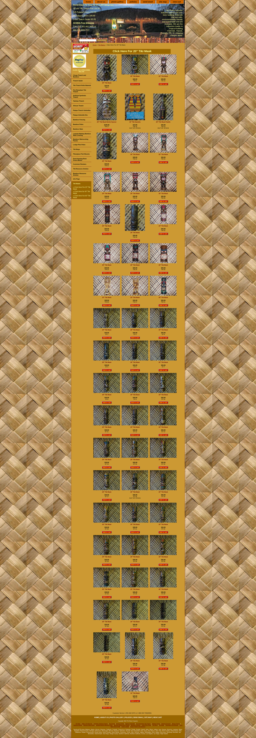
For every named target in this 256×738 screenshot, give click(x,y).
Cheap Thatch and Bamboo (79, 76)
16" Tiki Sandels (135, 122)
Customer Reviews (79, 164)
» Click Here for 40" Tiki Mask (81, 192)
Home (95, 45)
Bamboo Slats (78, 129)
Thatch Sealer (78, 81)
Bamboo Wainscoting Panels (80, 140)
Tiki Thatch (112, 723)
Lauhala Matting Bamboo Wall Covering (82, 134)
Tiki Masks (101, 45)
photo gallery (117, 2)
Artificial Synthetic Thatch (79, 96)
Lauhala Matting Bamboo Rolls (104, 725)
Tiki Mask (161, 725)
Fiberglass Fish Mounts (81, 154)
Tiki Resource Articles (80, 169)
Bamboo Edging (78, 725)
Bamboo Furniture (136, 725)
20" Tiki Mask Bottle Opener (106, 122)
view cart (177, 2)
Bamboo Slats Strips (89, 725)
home (88, 2)
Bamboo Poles (78, 124)
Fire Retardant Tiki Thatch (79, 90)
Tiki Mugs (76, 149)
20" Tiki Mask (106, 83)
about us (101, 2)
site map (163, 2)
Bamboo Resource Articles (79, 174)
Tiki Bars (78, 723)
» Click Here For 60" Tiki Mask (82, 197)
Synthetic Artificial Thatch (100, 723)
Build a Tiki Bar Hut (87, 723)
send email (148, 2)
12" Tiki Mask (135, 693)
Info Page (76, 179)
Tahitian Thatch (78, 101)
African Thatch (78, 105)
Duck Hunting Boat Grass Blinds (80, 159)
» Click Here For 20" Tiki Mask (82, 188)
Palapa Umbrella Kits (80, 115)
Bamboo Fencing (79, 119)
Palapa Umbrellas (130, 723)
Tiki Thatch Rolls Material (82, 85)
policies (133, 2)
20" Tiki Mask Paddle (163, 122)
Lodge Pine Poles (79, 144)
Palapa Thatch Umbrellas (82, 110)
